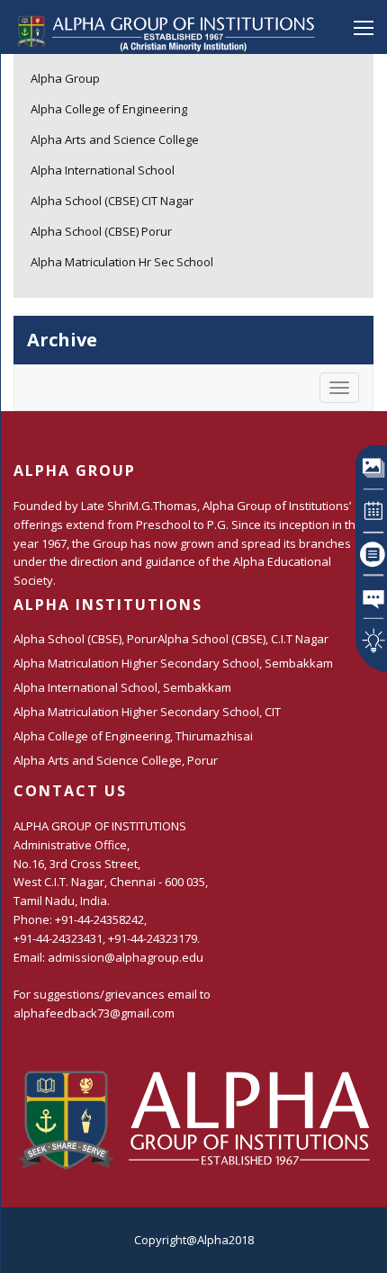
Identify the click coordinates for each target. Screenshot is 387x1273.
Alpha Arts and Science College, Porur (116, 760)
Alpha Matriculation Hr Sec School (122, 262)
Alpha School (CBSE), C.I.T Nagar (243, 639)
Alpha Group (65, 78)
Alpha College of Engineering (109, 109)
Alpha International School (103, 170)
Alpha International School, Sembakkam (122, 687)
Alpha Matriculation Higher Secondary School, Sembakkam (173, 663)
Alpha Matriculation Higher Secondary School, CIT (147, 712)
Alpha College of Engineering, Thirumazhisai (133, 736)
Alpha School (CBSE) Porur (101, 231)
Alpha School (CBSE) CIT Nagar (112, 201)
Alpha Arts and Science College (115, 139)
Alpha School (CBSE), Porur (86, 639)
